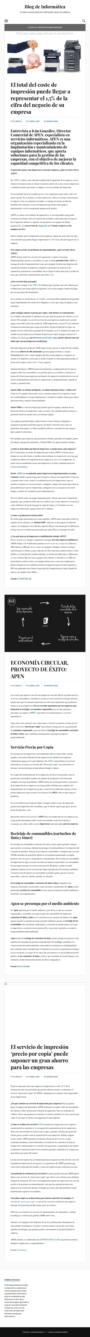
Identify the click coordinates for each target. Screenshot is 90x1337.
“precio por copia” (28, 1201)
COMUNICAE (25, 578)
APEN (16, 180)
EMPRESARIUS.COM (50, 1239)
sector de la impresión (59, 543)
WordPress (39, 1332)
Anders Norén (61, 1332)
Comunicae (21, 1249)
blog (49, 1222)
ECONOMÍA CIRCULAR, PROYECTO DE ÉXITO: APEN (39, 669)
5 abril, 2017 (34, 121)
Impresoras (52, 121)
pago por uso (45, 225)
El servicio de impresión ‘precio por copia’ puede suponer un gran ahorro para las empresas (39, 1056)
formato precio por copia (46, 337)
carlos (18, 121)
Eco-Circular (24, 966)
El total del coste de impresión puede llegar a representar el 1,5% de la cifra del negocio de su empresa (40, 98)
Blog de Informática (45, 7)
